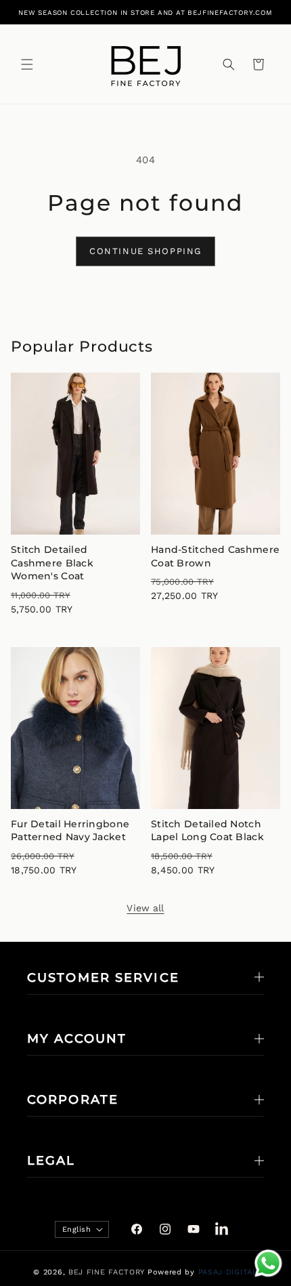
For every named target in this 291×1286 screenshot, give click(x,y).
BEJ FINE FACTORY (106, 1272)
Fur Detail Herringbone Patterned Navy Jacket (70, 831)
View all (145, 908)
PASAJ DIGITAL (228, 1272)
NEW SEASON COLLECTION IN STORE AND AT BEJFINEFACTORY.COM (145, 12)
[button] (27, 64)
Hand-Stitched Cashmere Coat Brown (215, 556)
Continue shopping (145, 251)
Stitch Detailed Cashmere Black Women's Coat (52, 562)
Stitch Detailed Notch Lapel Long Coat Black (207, 831)
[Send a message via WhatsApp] (268, 1263)
